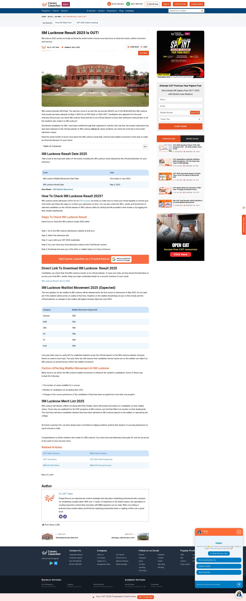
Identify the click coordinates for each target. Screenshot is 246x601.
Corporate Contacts (76, 555)
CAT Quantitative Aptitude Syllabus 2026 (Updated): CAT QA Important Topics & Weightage (186, 161)
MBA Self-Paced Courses (100, 465)
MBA (182, 555)
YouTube (142, 564)
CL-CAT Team (66, 493)
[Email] (61, 516)
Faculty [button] (101, 11)
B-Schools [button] (91, 11)
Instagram (142, 558)
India (43, 558)
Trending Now (168, 139)
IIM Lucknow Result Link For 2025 (56, 281)
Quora (141, 561)
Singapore (55, 558)
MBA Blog (161, 564)
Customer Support (75, 558)
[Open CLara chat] (239, 594)
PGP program (84, 201)
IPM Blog (161, 567)
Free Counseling (244, 224)
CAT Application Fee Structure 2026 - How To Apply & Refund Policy (187, 188)
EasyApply (129, 11)
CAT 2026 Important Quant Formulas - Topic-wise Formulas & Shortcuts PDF (187, 175)
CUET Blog (142, 571)
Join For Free (180, 4)
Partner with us (121, 558)
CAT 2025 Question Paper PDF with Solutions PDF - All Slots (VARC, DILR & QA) (187, 147)
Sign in (166, 4)
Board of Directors (122, 561)
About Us (100, 555)
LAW (194, 555)
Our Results (120, 555)
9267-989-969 (136, 4)
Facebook (161, 555)
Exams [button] (55, 11)
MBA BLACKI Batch (51, 465)
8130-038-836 (118, 4)
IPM (181, 558)
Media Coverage (121, 564)
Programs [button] (46, 11)
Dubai (48, 558)
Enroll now (153, 4)
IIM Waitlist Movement (63, 189)
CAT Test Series (50, 459)
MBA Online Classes (98, 453)
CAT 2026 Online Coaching (87, 23)
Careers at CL (101, 561)
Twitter (160, 561)
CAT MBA (143, 53)
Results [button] (64, 11)
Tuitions (183, 561)
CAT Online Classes (51, 453)
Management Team (103, 564)
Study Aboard (185, 564)
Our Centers (101, 558)
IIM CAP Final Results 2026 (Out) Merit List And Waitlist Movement (187, 201)
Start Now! (181, 126)
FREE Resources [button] (77, 11)
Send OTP (195, 113)
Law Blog (142, 567)
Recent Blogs (192, 139)
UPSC (194, 561)
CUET (194, 558)
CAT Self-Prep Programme (101, 459)
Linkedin (161, 558)
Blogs (121, 11)
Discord (141, 555)
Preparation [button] (111, 11)
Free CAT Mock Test (63, 23)
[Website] (65, 516)
